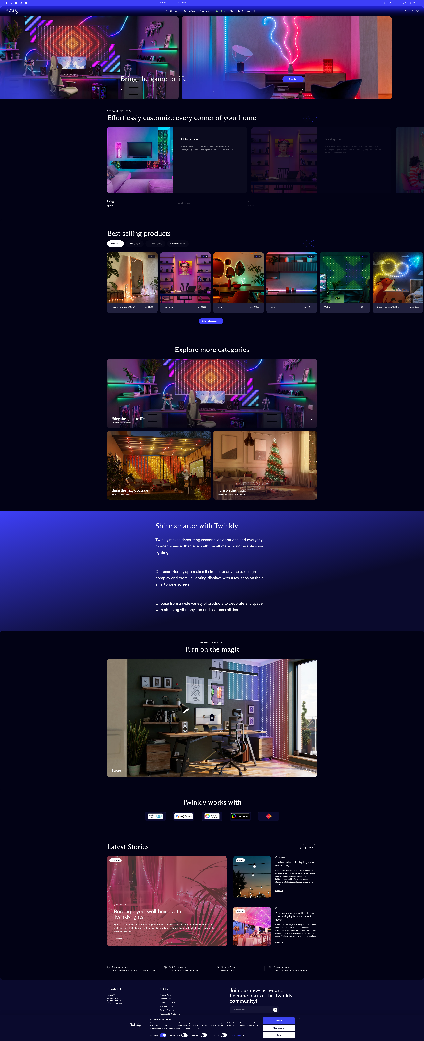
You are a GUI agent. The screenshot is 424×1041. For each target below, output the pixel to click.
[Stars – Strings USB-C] (398, 277)
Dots (220, 307)
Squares (169, 307)
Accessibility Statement (170, 1014)
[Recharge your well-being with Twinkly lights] (167, 901)
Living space (110, 203)
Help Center (194, 3)
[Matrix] (345, 277)
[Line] (291, 277)
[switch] (184, 1035)
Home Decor (115, 860)
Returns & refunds (167, 1010)
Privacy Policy (166, 995)
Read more (118, 938)
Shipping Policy (166, 1007)
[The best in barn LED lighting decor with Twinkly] (252, 877)
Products (240, 911)
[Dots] (238, 277)
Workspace (183, 204)
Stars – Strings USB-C (388, 307)
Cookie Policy (165, 999)
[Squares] (185, 277)
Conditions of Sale (167, 1003)
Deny (279, 1035)
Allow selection (279, 1028)
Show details (236, 1035)
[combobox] (390, 3)
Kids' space (251, 203)
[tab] (115, 243)
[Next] (202, 3)
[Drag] (212, 718)
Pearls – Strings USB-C (123, 307)
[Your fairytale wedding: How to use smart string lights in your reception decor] (252, 926)
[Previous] (148, 3)
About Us (111, 995)
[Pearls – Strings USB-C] (132, 277)
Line (273, 307)
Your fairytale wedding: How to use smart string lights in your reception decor (294, 916)
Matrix (327, 307)
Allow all (279, 1021)
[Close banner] (299, 1018)
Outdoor (240, 860)
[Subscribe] (275, 1010)
